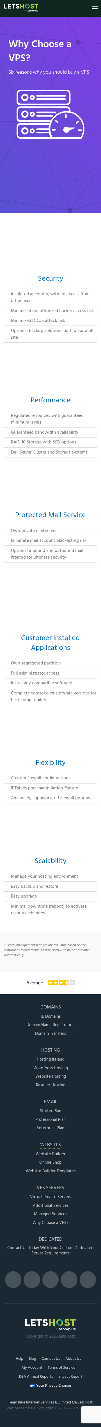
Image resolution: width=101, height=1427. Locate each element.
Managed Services (50, 1214)
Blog (32, 1358)
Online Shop (50, 1163)
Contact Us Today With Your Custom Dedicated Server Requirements (50, 1250)
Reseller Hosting (50, 1085)
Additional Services (50, 1206)
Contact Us (51, 1358)
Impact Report (70, 1376)
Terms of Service (61, 1367)
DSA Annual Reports (36, 1376)
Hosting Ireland (51, 1060)
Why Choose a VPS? (50, 1223)
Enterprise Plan (50, 1128)
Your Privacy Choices (53, 1385)
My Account (32, 1367)
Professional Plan (50, 1120)
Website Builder (50, 1154)
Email (50, 1102)
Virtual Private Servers (50, 1197)
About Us (73, 1358)
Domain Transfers (50, 1034)
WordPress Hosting (50, 1068)
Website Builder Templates (50, 1171)
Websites (50, 1145)
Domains (50, 1007)
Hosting (50, 1050)
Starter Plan (50, 1111)
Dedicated (50, 1240)
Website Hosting (50, 1077)
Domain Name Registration (50, 1025)
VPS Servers (50, 1188)
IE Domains (51, 1017)
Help (19, 1358)
